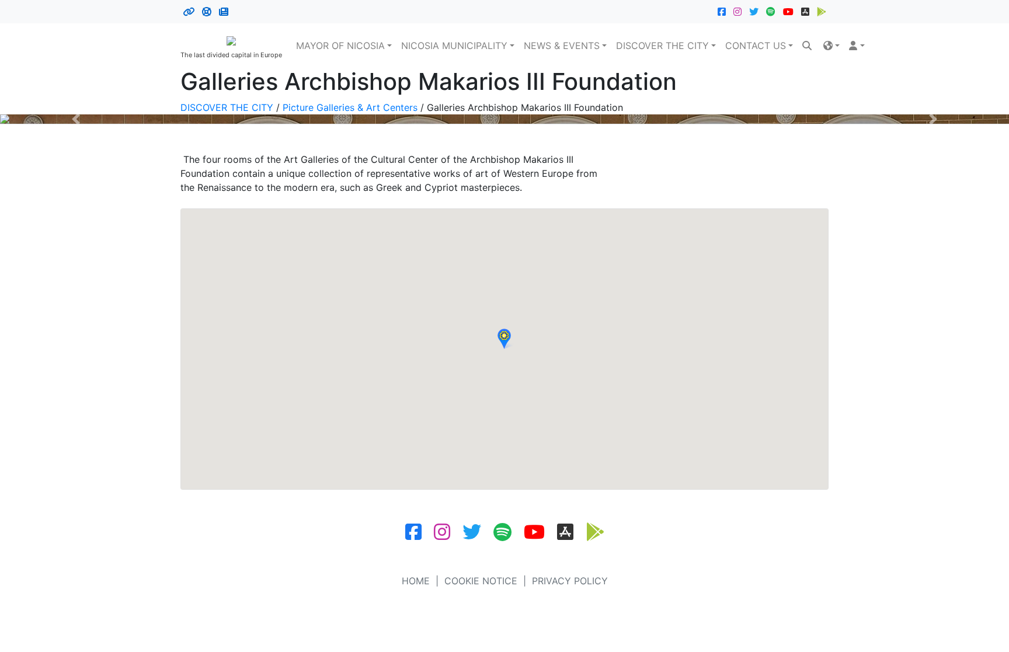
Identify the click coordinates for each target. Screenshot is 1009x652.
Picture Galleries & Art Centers (350, 107)
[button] (831, 45)
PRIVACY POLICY (570, 581)
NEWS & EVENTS (562, 45)
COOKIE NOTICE (480, 581)
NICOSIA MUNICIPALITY (454, 45)
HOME (416, 581)
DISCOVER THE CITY (662, 45)
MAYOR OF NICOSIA (340, 45)
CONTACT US (755, 45)
